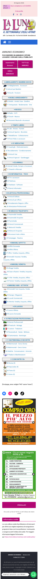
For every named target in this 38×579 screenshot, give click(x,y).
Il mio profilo (19, 11)
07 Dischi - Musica (13, 117)
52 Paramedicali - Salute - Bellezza (17, 332)
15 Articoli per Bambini (13, 89)
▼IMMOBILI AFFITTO (18, 243)
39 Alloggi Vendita (12, 268)
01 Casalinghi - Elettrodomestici (17, 147)
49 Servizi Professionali (15, 322)
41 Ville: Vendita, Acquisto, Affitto (18, 278)
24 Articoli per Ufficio (14, 200)
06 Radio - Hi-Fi (12, 113)
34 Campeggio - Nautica (14, 238)
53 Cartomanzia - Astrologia (16, 336)
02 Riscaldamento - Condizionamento (18, 151)
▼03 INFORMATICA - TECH (17, 174)
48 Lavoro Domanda (14, 314)
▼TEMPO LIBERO (17, 125)
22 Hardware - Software (15, 185)
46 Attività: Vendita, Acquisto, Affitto (19, 302)
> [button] (33, 422)
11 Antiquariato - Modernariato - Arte (19, 105)
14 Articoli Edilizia (13, 197)
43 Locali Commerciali (14, 298)
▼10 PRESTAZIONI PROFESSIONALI (17, 319)
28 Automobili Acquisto (15, 218)
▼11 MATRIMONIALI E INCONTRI (17, 340)
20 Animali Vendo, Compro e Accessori (18, 166)
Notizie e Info (26, 555)
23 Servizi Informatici (14, 188)
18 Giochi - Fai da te (13, 93)
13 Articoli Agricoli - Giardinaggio (18, 158)
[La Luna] (4, 42)
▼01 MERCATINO (17, 143)
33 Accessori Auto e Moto (16, 234)
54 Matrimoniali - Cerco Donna (16, 344)
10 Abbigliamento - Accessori (17, 86)
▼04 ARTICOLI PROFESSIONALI (17, 193)
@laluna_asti (21, 505)
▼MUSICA (17, 110)
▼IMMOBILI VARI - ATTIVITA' (17, 285)
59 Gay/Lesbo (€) (12, 367)
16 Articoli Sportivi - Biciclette (17, 132)
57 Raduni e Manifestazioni (16, 355)
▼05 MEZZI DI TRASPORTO (17, 211)
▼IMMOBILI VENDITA (18, 264)
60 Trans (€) (11, 370)
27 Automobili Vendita (14, 214)
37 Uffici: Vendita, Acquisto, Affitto (18, 253)
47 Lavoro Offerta (12, 310)
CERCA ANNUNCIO (10, 72)
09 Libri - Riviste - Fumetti (15, 129)
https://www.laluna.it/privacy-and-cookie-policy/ (20, 537)
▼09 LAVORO (17, 307)
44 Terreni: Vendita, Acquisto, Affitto (19, 281)
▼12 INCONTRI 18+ (17, 359)
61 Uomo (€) (10, 374)
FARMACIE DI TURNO (19, 557)
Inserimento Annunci (10, 64)
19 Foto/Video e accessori (16, 139)
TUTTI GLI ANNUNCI (25, 64)
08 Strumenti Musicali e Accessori (18, 120)
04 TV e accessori (13, 178)
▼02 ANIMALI (17, 162)
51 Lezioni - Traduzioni (14, 329)
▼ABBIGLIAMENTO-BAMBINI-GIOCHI (17, 82)
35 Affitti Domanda (13, 246)
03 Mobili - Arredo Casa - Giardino (18, 101)
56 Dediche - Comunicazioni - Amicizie (19, 351)
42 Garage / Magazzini (14, 295)
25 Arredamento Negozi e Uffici (17, 203)
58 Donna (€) (11, 363)
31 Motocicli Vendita (14, 227)
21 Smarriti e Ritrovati (14, 169)
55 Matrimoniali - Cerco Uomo (16, 347)
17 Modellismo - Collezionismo (17, 136)
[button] (34, 574)
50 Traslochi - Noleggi (14, 325)
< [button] (4, 422)
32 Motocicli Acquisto (14, 231)
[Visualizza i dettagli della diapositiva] (19, 422)
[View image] (19, 475)
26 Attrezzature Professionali (16, 206)
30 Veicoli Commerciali (15, 224)
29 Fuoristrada (12, 221)
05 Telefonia (11, 181)
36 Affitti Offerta (12, 250)
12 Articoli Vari (12, 154)
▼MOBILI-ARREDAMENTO (17, 98)
